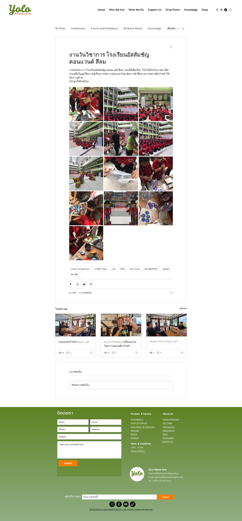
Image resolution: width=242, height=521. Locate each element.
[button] (230, 9)
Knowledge (154, 28)
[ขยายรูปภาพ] (86, 104)
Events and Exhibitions (104, 28)
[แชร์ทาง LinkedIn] (84, 284)
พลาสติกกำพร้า (151, 269)
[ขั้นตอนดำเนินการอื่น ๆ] (171, 47)
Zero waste (135, 269)
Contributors (78, 28)
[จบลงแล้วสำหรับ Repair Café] (75, 325)
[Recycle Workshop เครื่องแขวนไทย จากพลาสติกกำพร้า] (121, 325)
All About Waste (132, 28)
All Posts (60, 28)
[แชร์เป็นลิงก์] (91, 284)
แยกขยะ (166, 269)
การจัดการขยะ (100, 269)
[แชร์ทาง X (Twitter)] (77, 284)
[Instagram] (221, 9)
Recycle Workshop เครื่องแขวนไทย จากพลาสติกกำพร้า (120, 343)
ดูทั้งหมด (183, 308)
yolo (114, 269)
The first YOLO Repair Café (163, 341)
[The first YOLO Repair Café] (166, 325)
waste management (80, 269)
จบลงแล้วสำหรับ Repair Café (74, 341)
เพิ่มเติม (171, 28)
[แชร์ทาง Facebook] (70, 284)
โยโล (122, 269)
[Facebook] (217, 9)
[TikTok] (225, 9)
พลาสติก (74, 274)
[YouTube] (126, 504)
